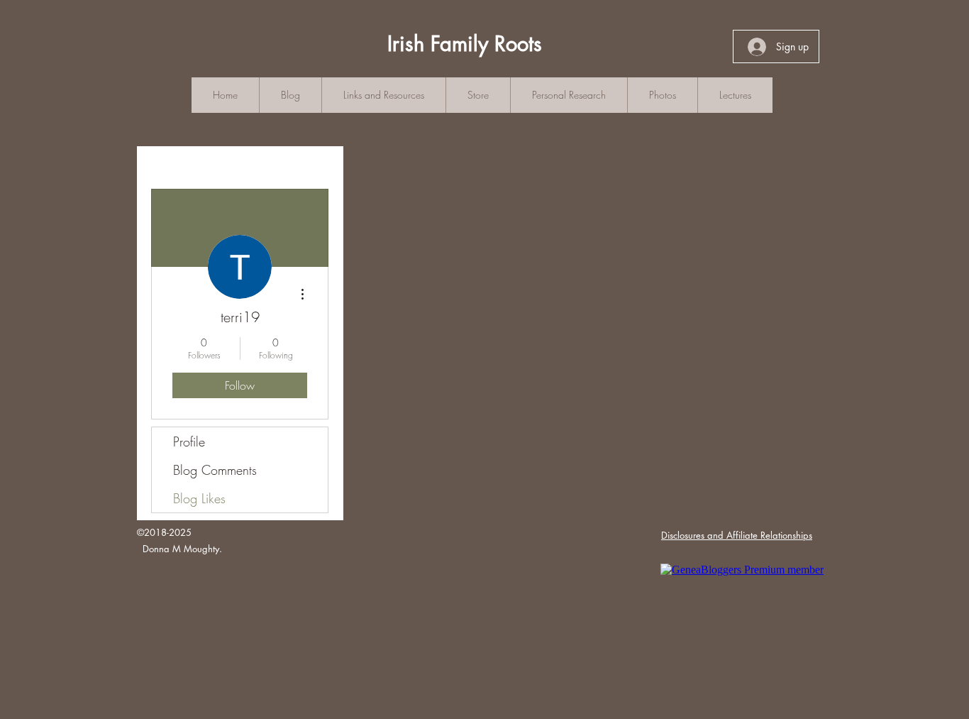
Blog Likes (199, 498)
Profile (189, 441)
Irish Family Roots (464, 43)
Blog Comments (215, 469)
